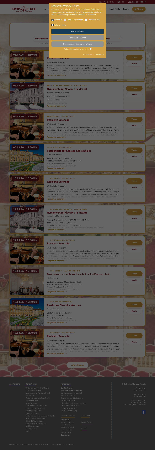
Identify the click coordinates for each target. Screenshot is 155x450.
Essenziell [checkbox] (58, 20)
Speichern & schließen (77, 38)
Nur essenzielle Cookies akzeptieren (77, 44)
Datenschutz (88, 54)
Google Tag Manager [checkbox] (75, 20)
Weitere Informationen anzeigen (77, 49)
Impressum (99, 54)
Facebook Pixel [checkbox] (94, 20)
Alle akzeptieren (77, 31)
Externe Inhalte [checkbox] (60, 25)
